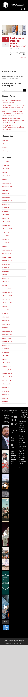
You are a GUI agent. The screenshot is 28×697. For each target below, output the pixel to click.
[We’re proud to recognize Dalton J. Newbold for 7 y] (5, 437)
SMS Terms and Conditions (17, 643)
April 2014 (6, 394)
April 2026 (6, 172)
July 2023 (6, 232)
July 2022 (6, 267)
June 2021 (6, 313)
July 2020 (6, 349)
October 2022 (7, 257)
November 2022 (7, 253)
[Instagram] (12, 417)
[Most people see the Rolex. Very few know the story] (5, 607)
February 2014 (7, 401)
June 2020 (6, 352)
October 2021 (7, 299)
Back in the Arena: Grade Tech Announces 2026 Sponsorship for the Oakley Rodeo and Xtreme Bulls (13, 120)
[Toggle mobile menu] (25, 9)
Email (12, 447)
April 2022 (6, 278)
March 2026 (6, 176)
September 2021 (7, 303)
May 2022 (6, 274)
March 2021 (6, 324)
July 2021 (6, 310)
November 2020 (7, 334)
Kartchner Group (20, 641)
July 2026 (6, 162)
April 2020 (6, 359)
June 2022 (6, 271)
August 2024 (6, 204)
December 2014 (7, 384)
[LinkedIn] (15, 417)
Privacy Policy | (8, 643)
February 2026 (7, 179)
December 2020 (7, 331)
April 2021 (6, 320)
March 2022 (6, 282)
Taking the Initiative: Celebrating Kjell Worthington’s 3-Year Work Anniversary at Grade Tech (13, 127)
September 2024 (7, 200)
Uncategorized (7, 151)
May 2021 (6, 317)
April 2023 (6, 243)
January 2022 (7, 289)
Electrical (5, 140)
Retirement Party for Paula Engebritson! (18, 42)
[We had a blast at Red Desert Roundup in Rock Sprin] (5, 510)
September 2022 (7, 260)
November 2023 (7, 229)
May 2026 (6, 169)
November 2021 (7, 296)
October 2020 (7, 338)
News (4, 144)
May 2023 (6, 239)
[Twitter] (12, 420)
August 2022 (6, 264)
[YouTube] (12, 424)
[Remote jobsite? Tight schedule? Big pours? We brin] (5, 461)
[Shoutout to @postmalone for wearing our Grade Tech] (5, 534)
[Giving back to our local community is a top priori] (5, 558)
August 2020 (6, 345)
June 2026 (6, 165)
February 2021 (7, 327)
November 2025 (7, 186)
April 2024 (6, 218)
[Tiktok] (15, 424)
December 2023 (7, 225)
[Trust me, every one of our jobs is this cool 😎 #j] (5, 485)
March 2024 (6, 222)
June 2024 (6, 211)
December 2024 (7, 197)
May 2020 (6, 356)
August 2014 (6, 391)
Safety (5, 147)
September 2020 (7, 341)
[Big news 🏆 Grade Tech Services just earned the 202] (5, 583)
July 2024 (6, 207)
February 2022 (7, 285)
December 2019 (7, 373)
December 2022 (7, 250)
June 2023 (6, 236)
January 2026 (7, 183)
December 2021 (7, 292)
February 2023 (7, 246)
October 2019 (7, 380)
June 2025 (6, 190)
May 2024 (6, 215)
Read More (23, 58)
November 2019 (7, 377)
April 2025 (6, 193)
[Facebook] (15, 420)
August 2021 (6, 306)
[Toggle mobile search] (21, 9)
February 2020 (7, 366)
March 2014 (6, 398)
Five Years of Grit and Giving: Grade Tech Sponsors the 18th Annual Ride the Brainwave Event (13, 113)
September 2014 (7, 387)
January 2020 (7, 370)
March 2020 (6, 363)
